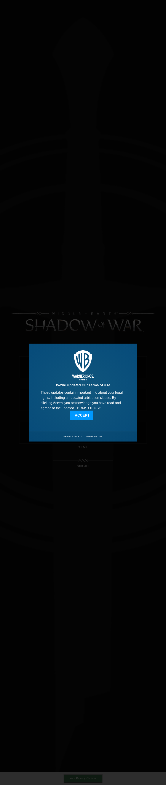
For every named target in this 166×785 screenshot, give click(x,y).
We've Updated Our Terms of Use (83, 385)
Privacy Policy (73, 436)
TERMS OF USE (88, 408)
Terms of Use (94, 436)
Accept (82, 415)
